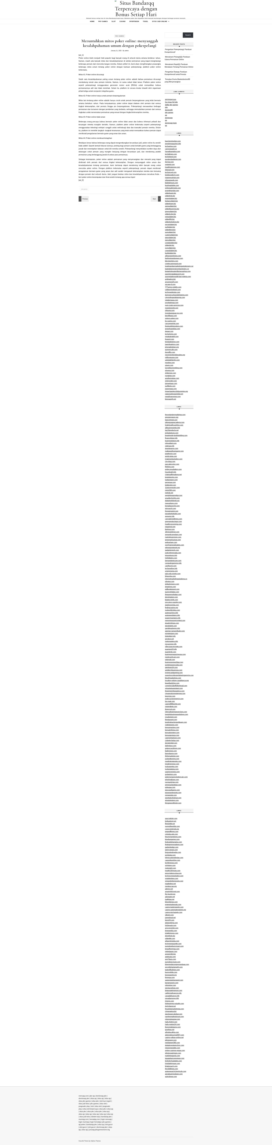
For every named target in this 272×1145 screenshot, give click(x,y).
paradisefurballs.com (173, 514)
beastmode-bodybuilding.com (176, 435)
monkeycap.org (171, 886)
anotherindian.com (172, 378)
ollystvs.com (169, 581)
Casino (122, 21)
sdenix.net (169, 889)
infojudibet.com (170, 443)
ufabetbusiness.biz (172, 209)
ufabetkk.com (170, 938)
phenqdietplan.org (172, 347)
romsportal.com (171, 795)
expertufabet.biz (171, 198)
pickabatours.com (171, 433)
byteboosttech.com (172, 175)
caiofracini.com (170, 566)
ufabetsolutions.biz (172, 222)
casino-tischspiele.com (173, 912)
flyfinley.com (169, 467)
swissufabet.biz (171, 206)
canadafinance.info (172, 996)
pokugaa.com (170, 787)
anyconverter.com (171, 928)
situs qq (93, 1098)
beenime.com (170, 696)
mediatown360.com (172, 1043)
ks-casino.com (170, 321)
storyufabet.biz (170, 237)
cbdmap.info (169, 446)
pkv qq (92, 1096)
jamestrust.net (170, 918)
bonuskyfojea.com (172, 730)
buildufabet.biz (170, 253)
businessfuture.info (172, 441)
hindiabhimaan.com (172, 1063)
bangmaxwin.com (171, 983)
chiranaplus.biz (170, 1011)
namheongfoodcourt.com (174, 1016)
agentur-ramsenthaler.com (175, 631)
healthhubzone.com (172, 167)
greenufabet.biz (171, 211)
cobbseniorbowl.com (173, 290)
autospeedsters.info (172, 615)
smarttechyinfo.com (172, 498)
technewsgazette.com (173, 944)
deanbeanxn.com (171, 448)
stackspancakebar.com (173, 1014)
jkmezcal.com (170, 709)
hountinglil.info (170, 472)
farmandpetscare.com (173, 561)
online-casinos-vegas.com (175, 1050)
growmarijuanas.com (173, 540)
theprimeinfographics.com (174, 691)
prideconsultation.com (173, 469)
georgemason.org (171, 417)
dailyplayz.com (170, 746)
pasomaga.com (171, 389)
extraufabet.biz (170, 217)
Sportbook (134, 21)
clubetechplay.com (172, 740)
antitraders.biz (170, 279)
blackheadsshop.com (173, 678)
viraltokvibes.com (171, 878)
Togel (145, 21)
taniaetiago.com (171, 383)
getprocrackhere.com (173, 748)
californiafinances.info (173, 993)
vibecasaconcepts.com (173, 646)
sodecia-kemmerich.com (174, 699)
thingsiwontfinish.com (173, 803)
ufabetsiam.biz (170, 204)
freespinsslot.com (171, 511)
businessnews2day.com (174, 662)
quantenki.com (170, 652)
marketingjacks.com (172, 1056)
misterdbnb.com (171, 706)
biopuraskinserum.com (173, 990)
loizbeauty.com (170, 925)
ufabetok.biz (169, 245)
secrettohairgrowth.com (174, 967)
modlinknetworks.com (173, 761)
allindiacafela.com (172, 1032)
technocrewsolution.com (174, 876)
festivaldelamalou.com (173, 842)
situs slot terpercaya (90, 1109)
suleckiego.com (171, 1076)
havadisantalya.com (172, 151)
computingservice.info (173, 563)
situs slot (103, 1104)
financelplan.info (171, 438)
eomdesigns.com (171, 633)
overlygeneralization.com (174, 545)
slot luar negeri (105, 1101)
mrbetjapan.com (171, 951)
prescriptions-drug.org (173, 873)
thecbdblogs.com (171, 1069)
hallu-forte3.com (171, 1022)
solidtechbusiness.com (173, 670)
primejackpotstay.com (173, 785)
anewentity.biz (170, 954)
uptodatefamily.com (172, 360)
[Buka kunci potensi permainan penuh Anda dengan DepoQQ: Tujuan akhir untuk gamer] (83, 199)
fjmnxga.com (170, 977)
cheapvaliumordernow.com (175, 693)
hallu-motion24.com (172, 1024)
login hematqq (95, 1122)
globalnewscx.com (172, 584)
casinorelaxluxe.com (173, 738)
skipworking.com (171, 923)
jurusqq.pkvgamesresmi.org (99, 1130)
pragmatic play (84, 1106)
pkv (166, 107)
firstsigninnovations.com (174, 844)
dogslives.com (170, 587)
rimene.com (169, 1001)
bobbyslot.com (170, 485)
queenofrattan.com (172, 592)
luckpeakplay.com (171, 769)
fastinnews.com (171, 751)
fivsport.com (169, 339)
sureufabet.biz (170, 232)
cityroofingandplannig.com (175, 297)
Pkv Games (103, 21)
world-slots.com (171, 456)
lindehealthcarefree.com (174, 425)
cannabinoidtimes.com (173, 519)
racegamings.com (171, 782)
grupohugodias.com (172, 329)
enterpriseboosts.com (173, 904)
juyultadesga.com (171, 303)
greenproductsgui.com (173, 521)
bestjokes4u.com (171, 477)
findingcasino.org (171, 607)
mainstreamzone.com (173, 537)
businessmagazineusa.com (175, 654)
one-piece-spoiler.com (173, 602)
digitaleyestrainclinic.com (174, 1045)
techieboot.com (170, 157)
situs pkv (95, 1101)
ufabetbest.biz (170, 230)
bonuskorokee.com (172, 733)
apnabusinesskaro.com (174, 1074)
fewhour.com (170, 529)
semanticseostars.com (173, 534)
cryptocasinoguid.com (173, 264)
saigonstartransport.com (174, 980)
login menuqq (106, 1119)
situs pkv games (85, 1101)
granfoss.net (169, 1030)
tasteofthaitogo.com (172, 970)
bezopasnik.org (171, 975)
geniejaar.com (170, 482)
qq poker (82, 1124)
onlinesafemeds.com (173, 188)
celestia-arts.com (171, 834)
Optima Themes (96, 1141)
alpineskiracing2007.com (174, 1035)
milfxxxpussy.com (171, 357)
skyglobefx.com (171, 626)
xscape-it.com (170, 284)
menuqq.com (83, 1096)
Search (188, 35)
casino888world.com (173, 704)
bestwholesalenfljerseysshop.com (178, 271)
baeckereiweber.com (173, 141)
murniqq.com (83, 1119)
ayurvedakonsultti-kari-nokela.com (178, 276)
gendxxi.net (169, 639)
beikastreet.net (170, 821)
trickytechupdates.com (173, 1061)
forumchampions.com (173, 837)
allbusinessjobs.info (172, 428)
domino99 (169, 110)
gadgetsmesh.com (172, 550)
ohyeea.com (169, 370)
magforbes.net (170, 884)
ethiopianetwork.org (172, 547)
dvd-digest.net (170, 1006)
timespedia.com (171, 931)
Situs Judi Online (159, 21)
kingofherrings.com (172, 949)
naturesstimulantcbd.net (174, 394)
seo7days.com (170, 959)
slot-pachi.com (170, 508)
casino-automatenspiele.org (175, 910)
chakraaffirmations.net (173, 474)
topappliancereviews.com (174, 1058)
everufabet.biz (170, 248)
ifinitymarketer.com (172, 756)
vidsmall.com (170, 660)
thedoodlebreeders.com (174, 326)
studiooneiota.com (172, 605)
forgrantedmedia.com (173, 852)
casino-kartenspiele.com (174, 907)
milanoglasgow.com (172, 1019)
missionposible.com (172, 1048)
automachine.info (171, 613)
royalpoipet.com (171, 717)
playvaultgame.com (172, 790)
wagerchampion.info (172, 618)
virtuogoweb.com (171, 180)
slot (92, 1106)
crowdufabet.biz (171, 251)
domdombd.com (171, 743)
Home (92, 21)
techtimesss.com (171, 863)
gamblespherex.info (172, 628)
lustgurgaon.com (171, 480)
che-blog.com (170, 461)
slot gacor (109, 1124)
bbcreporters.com (171, 261)
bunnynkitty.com (171, 972)
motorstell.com (170, 868)
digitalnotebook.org (172, 501)
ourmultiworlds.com (172, 826)
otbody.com (169, 915)
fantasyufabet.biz (171, 201)
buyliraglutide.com (172, 185)
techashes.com (170, 146)
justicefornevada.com (173, 553)
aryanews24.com (171, 282)
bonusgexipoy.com (172, 735)
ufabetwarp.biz (170, 193)
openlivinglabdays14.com (174, 274)
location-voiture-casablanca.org (177, 680)
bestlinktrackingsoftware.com (176, 722)
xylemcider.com (171, 381)
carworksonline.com (172, 860)
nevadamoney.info (172, 998)
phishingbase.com (172, 780)
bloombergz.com (171, 902)
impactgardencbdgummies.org (176, 391)
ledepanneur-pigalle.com (174, 1003)
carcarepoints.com (172, 323)
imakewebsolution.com (173, 459)
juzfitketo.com (170, 386)
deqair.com (169, 331)
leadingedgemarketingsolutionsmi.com (179, 266)
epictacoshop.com (172, 988)
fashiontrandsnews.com (174, 258)
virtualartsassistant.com (174, 688)
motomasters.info (171, 641)
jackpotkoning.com (172, 759)
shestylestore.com (172, 800)
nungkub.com (170, 376)
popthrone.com (170, 454)
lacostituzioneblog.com (173, 368)
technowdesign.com (172, 292)
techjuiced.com (170, 172)
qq (166, 115)
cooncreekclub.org (172, 829)
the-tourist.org (170, 894)
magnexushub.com (172, 177)
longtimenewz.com (172, 764)
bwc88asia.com (171, 316)
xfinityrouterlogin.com (173, 1053)
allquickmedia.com (172, 941)
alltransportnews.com (173, 256)
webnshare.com (171, 542)
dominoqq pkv (101, 1096)
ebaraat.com (169, 170)
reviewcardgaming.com (174, 673)
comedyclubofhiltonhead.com (176, 686)
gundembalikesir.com (173, 159)
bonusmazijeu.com (172, 727)
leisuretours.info (171, 555)
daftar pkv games (171, 105)
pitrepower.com (170, 1040)
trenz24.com (169, 920)
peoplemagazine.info (173, 144)
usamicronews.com (172, 772)
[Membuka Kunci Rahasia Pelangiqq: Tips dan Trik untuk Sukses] (156, 199)
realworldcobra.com (172, 610)
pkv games (84, 189)
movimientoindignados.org (175, 355)
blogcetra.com (170, 576)
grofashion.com (171, 774)
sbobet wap (95, 1117)
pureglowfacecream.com (174, 946)
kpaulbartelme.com (172, 683)
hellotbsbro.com (171, 558)
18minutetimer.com (172, 532)
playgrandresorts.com (173, 793)
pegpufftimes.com (171, 831)
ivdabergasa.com (171, 300)
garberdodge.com (171, 847)
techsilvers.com (171, 334)
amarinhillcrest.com (172, 891)
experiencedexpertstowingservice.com (179, 675)
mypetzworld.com (171, 308)
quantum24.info (171, 649)
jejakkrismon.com (171, 933)
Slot (114, 21)
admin (127, 50)
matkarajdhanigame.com (174, 451)
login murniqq (84, 1122)
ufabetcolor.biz (170, 214)
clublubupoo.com (171, 725)
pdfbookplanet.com (172, 589)
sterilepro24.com (171, 667)
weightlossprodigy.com (173, 495)
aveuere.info (169, 516)
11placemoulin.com (172, 488)
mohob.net (169, 493)
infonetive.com (170, 985)
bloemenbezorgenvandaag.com (177, 964)
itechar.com (169, 162)
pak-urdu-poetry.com (172, 574)
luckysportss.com (171, 766)
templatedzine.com (172, 342)
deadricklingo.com (172, 623)
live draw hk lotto (171, 102)
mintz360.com (170, 490)
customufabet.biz (171, 235)
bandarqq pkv (106, 1117)
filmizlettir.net (170, 824)
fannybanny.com (171, 753)
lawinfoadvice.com (172, 344)
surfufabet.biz (170, 227)
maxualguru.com (171, 503)
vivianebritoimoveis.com (174, 881)
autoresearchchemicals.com (175, 1071)
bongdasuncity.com (172, 506)
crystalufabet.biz (171, 243)
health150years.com (172, 871)
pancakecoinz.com (172, 464)
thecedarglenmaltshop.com (175, 415)
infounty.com (169, 310)
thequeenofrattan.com (173, 594)
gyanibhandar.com (172, 191)
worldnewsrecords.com (173, 665)
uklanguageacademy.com (174, 422)
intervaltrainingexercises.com (176, 712)
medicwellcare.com (172, 657)
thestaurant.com (171, 720)
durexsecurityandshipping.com (176, 295)
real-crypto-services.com (174, 305)
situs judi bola (84, 1104)
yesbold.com (170, 164)
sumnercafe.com (171, 350)
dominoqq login (171, 123)
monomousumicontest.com (175, 620)
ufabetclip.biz (170, 196)
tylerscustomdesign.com (174, 858)
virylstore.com (170, 865)
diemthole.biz (170, 936)
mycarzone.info (170, 644)
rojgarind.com (170, 527)
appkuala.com (170, 957)
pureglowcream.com (172, 962)
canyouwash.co (171, 149)
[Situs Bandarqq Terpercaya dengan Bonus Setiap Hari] (136, 8)
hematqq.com (95, 1119)
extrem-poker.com (171, 318)
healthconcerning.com (173, 524)
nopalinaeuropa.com (173, 396)
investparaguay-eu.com (174, 313)
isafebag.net (169, 899)
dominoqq (169, 118)
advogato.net (170, 897)
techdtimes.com (171, 154)
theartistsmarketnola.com (174, 1009)
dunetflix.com (170, 352)
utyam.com (169, 365)
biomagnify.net (170, 399)
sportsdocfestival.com (173, 798)
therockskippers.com (173, 1027)
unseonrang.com (171, 571)
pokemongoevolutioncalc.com (176, 777)
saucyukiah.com (171, 818)
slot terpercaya (170, 99)
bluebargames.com (172, 839)
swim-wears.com (171, 850)
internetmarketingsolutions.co (176, 579)
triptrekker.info (170, 636)
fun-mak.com (170, 701)
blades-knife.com (171, 600)
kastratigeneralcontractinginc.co (177, 269)
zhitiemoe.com (170, 373)
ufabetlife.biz (170, 219)
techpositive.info (171, 568)
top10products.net (171, 430)
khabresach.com (171, 1066)
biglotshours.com (171, 183)
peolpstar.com (170, 855)
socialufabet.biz (171, 224)
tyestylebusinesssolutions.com (176, 714)
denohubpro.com (171, 597)
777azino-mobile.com (173, 287)
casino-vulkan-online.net (174, 1037)
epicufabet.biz (170, 240)
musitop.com (170, 363)
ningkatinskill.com (171, 336)
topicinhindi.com (171, 420)
